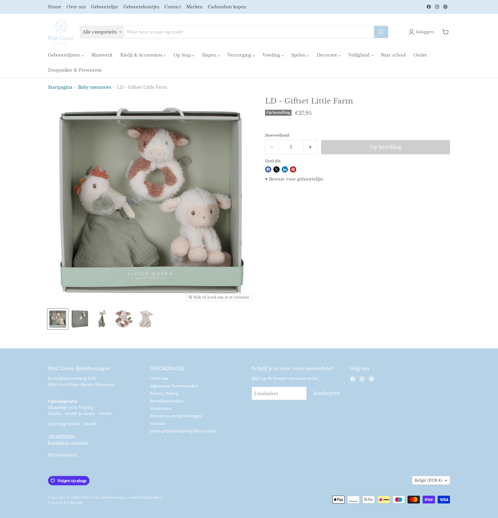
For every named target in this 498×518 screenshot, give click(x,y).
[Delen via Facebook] (268, 169)
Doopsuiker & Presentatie (75, 70)
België (428, 480)
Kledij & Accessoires (142, 55)
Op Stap (183, 55)
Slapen (210, 55)
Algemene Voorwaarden (174, 385)
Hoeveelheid (277, 135)
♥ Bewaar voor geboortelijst (294, 179)
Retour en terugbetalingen (176, 415)
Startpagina (60, 87)
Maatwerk (102, 55)
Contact (172, 6)
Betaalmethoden (166, 400)
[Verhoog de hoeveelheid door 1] (310, 147)
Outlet (420, 55)
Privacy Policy (164, 393)
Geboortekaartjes (141, 6)
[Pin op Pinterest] (293, 169)
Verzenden (160, 408)
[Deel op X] (276, 169)
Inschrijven (326, 393)
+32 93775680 (61, 436)
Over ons (76, 6)
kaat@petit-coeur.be (68, 442)
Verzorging (240, 55)
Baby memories (94, 87)
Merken (194, 6)
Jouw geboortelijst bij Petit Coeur (183, 431)
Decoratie (327, 55)
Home (54, 6)
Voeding (271, 55)
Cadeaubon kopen (227, 6)
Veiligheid (359, 55)
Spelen (299, 55)
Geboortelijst (104, 6)
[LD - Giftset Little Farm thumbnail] (57, 319)
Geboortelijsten (64, 55)
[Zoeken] (381, 32)
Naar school (393, 55)
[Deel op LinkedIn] (285, 169)
